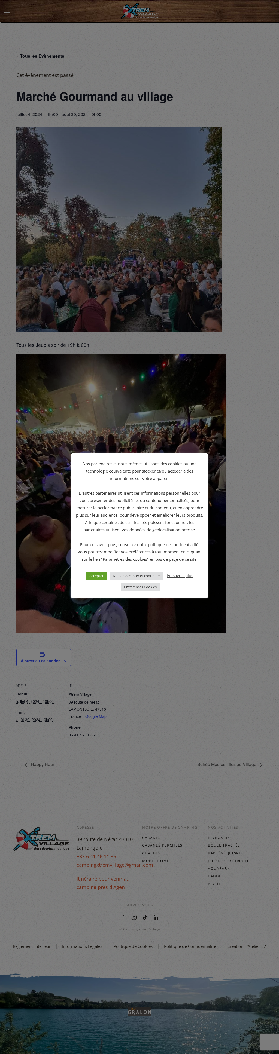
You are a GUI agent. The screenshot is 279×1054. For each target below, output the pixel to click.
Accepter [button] (96, 575)
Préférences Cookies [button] (140, 586)
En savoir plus (180, 575)
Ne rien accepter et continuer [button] (136, 575)
